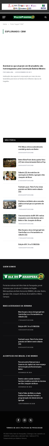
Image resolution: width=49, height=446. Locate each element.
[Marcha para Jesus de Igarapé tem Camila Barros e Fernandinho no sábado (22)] (9, 233)
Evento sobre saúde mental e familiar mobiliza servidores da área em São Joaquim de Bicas (32, 381)
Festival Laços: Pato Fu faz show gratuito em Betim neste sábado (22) (30, 189)
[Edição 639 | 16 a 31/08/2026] (9, 247)
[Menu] (3, 17)
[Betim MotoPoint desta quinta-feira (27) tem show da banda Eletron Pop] (9, 162)
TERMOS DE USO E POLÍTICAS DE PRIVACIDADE (24, 428)
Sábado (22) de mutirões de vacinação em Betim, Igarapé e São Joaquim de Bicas (31, 175)
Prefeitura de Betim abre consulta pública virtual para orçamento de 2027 (31, 203)
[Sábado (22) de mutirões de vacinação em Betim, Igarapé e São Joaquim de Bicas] (9, 175)
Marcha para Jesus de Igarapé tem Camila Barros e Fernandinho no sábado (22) (31, 232)
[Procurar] (45, 17)
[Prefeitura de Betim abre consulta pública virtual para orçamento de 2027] (9, 204)
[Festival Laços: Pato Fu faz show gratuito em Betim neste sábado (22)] (9, 190)
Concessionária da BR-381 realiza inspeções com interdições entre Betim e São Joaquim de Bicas (31, 218)
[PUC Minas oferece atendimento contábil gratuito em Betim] (9, 149)
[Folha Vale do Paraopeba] (24, 17)
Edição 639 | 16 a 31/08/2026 (28, 244)
